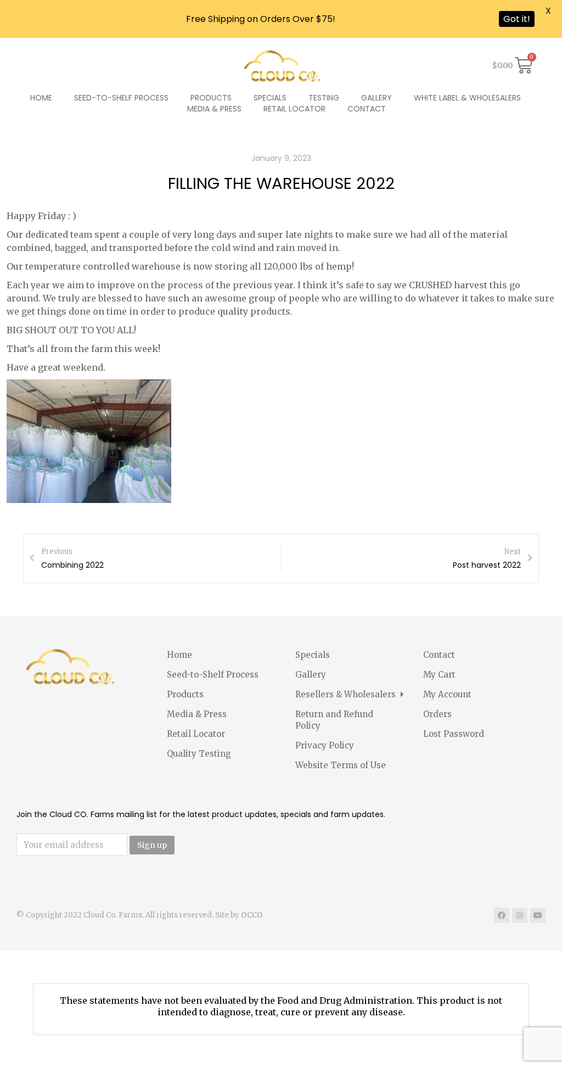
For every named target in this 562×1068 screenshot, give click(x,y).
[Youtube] (538, 915)
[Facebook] (501, 915)
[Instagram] (519, 915)
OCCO (251, 915)
